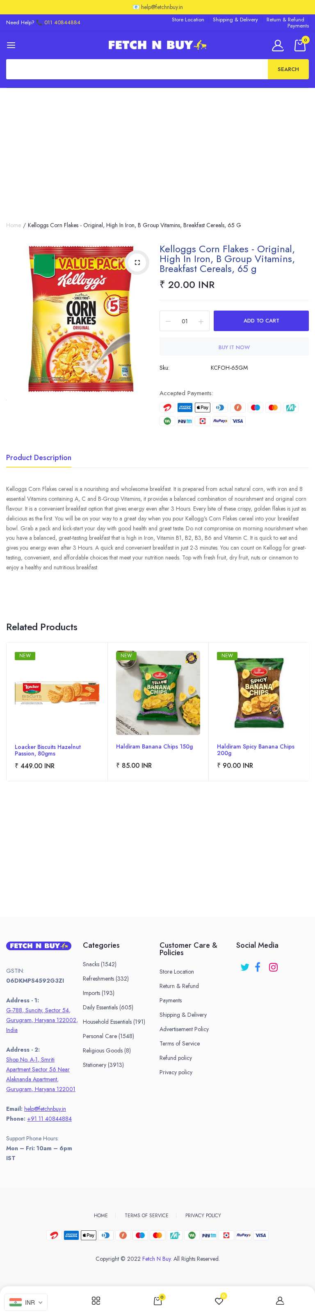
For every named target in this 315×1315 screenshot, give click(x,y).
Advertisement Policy (184, 1029)
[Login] (279, 45)
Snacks (99, 964)
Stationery (103, 1065)
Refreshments (106, 978)
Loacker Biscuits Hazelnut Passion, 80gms (48, 750)
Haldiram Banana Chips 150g (154, 747)
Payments (298, 26)
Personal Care (108, 1036)
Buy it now (234, 347)
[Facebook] (260, 964)
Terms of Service (180, 1043)
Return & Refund (285, 19)
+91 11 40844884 (49, 1119)
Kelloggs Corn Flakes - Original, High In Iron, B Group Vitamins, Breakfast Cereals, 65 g (227, 259)
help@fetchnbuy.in (45, 1109)
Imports (98, 993)
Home (13, 225)
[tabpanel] (57, 712)
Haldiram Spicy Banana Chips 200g (255, 749)
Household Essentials (114, 1022)
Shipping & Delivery (235, 19)
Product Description (38, 458)
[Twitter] (245, 964)
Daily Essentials (108, 1007)
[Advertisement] (157, 149)
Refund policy (176, 1058)
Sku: (164, 368)
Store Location (188, 19)
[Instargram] (274, 964)
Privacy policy (176, 1072)
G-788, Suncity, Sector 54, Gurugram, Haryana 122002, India (42, 1020)
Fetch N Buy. (157, 1259)
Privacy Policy (203, 1215)
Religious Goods (107, 1050)
